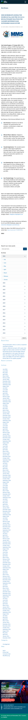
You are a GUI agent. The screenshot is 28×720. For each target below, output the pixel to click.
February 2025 (6, 396)
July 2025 (5, 388)
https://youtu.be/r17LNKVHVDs (15, 230)
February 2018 (6, 521)
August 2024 (6, 403)
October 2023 (6, 419)
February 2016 (6, 559)
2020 (4, 299)
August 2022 (6, 442)
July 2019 (5, 499)
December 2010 (6, 638)
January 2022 (6, 454)
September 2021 (7, 460)
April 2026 (5, 374)
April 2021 (5, 468)
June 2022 (5, 446)
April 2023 (5, 429)
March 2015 (6, 574)
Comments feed (6, 654)
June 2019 (5, 501)
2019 (4, 303)
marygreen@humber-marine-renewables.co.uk (14, 706)
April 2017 (5, 535)
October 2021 (6, 458)
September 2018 (7, 514)
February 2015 (6, 576)
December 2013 (6, 591)
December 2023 (6, 415)
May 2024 (5, 408)
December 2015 (6, 562)
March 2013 (6, 605)
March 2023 (6, 430)
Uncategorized (6, 644)
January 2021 (6, 473)
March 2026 (6, 376)
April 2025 (5, 393)
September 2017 (7, 530)
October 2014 (6, 581)
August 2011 (6, 631)
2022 (4, 293)
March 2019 (6, 506)
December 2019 (6, 494)
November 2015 (7, 564)
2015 (4, 316)
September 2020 (7, 480)
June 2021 (5, 465)
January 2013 (6, 607)
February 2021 (6, 472)
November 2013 (7, 593)
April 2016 (5, 555)
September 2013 (7, 595)
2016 (4, 313)
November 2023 (7, 417)
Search (24, 338)
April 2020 (5, 489)
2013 (4, 323)
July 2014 (5, 585)
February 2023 (6, 432)
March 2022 (6, 451)
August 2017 (6, 531)
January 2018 (6, 523)
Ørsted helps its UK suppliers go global (12, 358)
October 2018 (6, 513)
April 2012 (5, 619)
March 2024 (6, 410)
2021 (4, 296)
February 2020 (6, 492)
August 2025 (6, 386)
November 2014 (7, 579)
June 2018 (5, 519)
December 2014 (6, 578)
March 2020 (6, 490)
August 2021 (6, 461)
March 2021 (6, 470)
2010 (4, 333)
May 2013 (5, 602)
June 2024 (5, 407)
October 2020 (6, 478)
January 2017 (6, 540)
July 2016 (5, 550)
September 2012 (7, 612)
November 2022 (7, 437)
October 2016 (6, 545)
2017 (4, 309)
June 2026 (5, 371)
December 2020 (6, 475)
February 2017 (6, 538)
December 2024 (6, 400)
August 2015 (6, 569)
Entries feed (5, 652)
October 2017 (6, 528)
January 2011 (6, 636)
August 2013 (6, 596)
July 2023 (5, 424)
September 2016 (7, 547)
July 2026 (5, 369)
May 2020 (5, 487)
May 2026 (5, 372)
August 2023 (6, 422)
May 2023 (5, 427)
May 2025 (5, 391)
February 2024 (6, 412)
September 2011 (7, 629)
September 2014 (7, 583)
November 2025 (7, 383)
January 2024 (6, 413)
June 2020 (5, 485)
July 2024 (5, 405)
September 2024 (7, 401)
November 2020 (7, 477)
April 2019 (5, 504)
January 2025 (6, 398)
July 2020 (5, 484)
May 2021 (5, 466)
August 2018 (6, 516)
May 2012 (5, 617)
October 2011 (6, 627)
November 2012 (7, 608)
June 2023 (5, 425)
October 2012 (6, 610)
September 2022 (7, 441)
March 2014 (6, 588)
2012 (4, 326)
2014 (4, 319)
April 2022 (5, 449)
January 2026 (6, 379)
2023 (4, 289)
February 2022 (6, 453)
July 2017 (5, 533)
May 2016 (5, 554)
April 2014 (5, 586)
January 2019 (6, 507)
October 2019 (6, 496)
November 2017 (7, 526)
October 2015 (6, 566)
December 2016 (6, 542)
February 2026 (6, 377)
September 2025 (7, 384)
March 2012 (6, 620)
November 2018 (7, 511)
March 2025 (6, 395)
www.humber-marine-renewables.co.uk (13, 708)
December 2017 (6, 525)
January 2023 (6, 434)
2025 (4, 283)
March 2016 (6, 557)
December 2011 (6, 624)
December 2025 (6, 381)
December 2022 (6, 436)
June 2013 (5, 600)
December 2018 (6, 509)
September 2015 (7, 567)
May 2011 (5, 632)
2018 (4, 306)
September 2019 (7, 497)
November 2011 (7, 626)
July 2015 (5, 571)
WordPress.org (6, 655)
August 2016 (6, 549)
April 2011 (5, 634)
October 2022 (6, 439)
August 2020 (6, 482)
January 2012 (6, 622)
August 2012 (6, 614)
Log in (4, 650)
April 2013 (5, 603)
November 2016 (7, 543)
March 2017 (6, 537)
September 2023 (7, 420)
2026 (4, 256)
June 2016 (5, 552)
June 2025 (5, 389)
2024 (4, 286)
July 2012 (5, 615)
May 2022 (5, 448)
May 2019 (5, 502)
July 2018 (5, 518)
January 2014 (6, 590)
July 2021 (5, 463)
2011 (4, 329)
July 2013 (5, 598)
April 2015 (5, 573)
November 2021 (7, 456)
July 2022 (5, 444)
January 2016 (6, 561)
